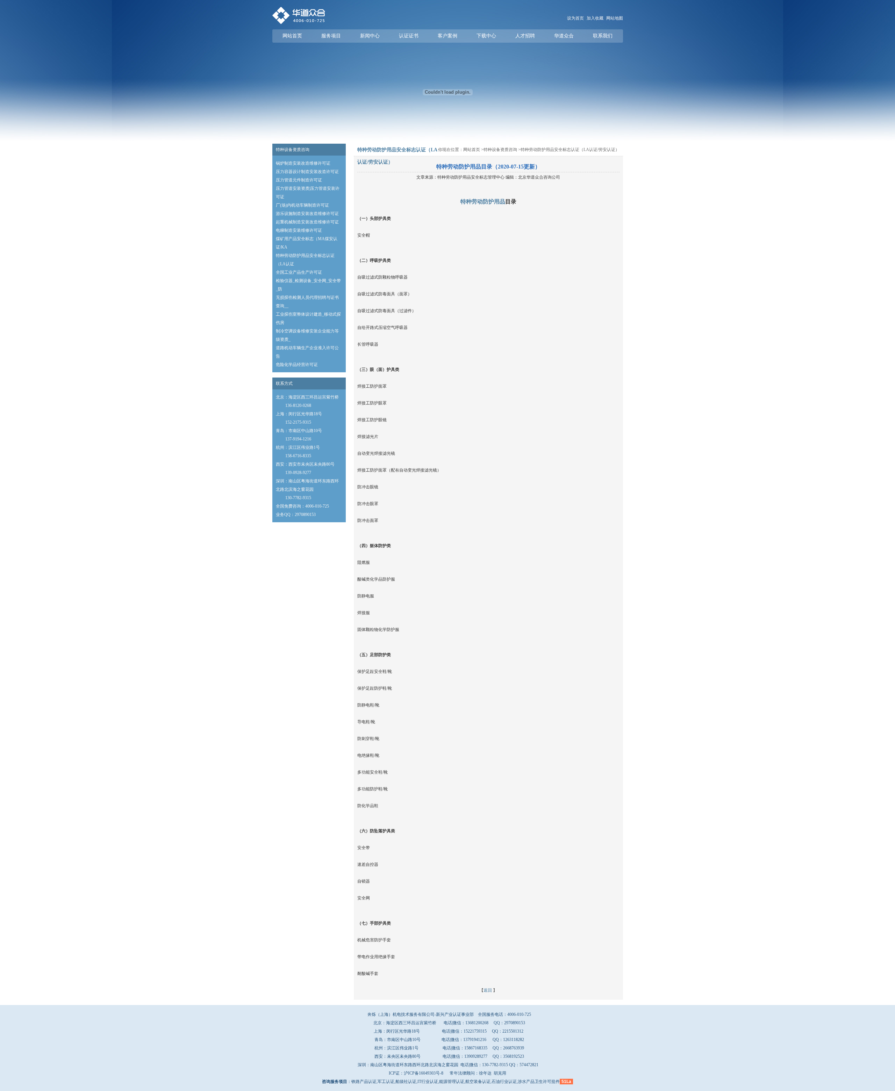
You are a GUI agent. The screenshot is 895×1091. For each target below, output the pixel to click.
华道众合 (564, 35)
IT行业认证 (427, 1081)
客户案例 (447, 35)
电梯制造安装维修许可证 (299, 230)
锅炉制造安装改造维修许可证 (303, 163)
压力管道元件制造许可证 (299, 180)
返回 (488, 990)
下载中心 (486, 35)
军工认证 (386, 1081)
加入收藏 (595, 18)
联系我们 (603, 35)
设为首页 (575, 18)
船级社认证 (405, 1081)
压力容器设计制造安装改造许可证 (307, 171)
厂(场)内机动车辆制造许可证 (302, 205)
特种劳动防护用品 (482, 201)
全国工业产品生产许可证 (299, 272)
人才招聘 (525, 35)
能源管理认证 (451, 1081)
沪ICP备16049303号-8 (423, 1073)
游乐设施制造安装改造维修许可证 (307, 213)
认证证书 (408, 35)
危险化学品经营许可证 (297, 364)
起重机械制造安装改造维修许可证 (307, 222)
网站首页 (292, 35)
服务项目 (331, 35)
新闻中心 (370, 35)
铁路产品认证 (364, 1081)
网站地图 (614, 18)
